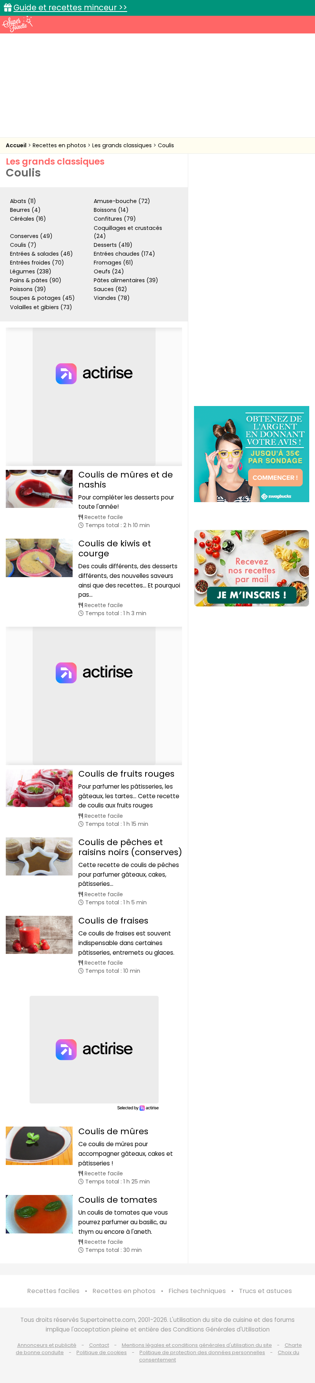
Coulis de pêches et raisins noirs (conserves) (130, 847)
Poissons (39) (28, 289)
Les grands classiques (122, 145)
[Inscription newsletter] (251, 568)
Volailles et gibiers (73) (41, 307)
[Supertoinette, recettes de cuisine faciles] (17, 23)
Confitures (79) (115, 219)
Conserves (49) (31, 236)
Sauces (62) (110, 289)
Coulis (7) (23, 245)
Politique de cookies (101, 1352)
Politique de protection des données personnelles (202, 1352)
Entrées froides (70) (37, 262)
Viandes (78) (112, 298)
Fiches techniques (197, 1290)
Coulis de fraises (113, 921)
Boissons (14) (111, 210)
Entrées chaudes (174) (124, 254)
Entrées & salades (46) (41, 254)
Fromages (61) (113, 262)
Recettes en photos (60, 145)
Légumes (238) (30, 271)
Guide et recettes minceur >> (70, 7)
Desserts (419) (113, 245)
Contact (99, 1345)
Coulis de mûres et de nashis (125, 480)
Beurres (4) (25, 210)
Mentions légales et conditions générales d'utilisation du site (197, 1345)
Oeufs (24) (109, 271)
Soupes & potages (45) (42, 298)
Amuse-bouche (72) (122, 201)
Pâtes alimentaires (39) (126, 280)
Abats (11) (23, 201)
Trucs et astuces (265, 1290)
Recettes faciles (53, 1290)
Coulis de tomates (117, 1200)
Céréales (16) (28, 219)
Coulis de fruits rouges (126, 774)
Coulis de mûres (113, 1131)
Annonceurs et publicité (46, 1345)
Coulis (166, 145)
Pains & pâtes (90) (35, 280)
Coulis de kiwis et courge (114, 548)
